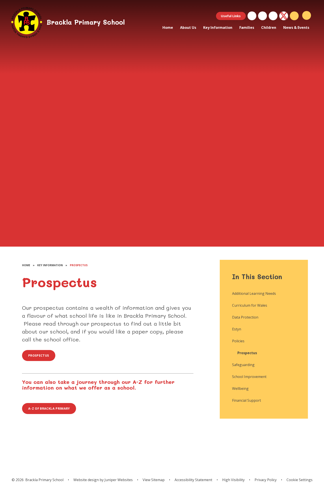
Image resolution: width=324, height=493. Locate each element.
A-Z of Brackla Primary (49, 408)
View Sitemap (154, 479)
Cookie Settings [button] (300, 479)
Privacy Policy (266, 479)
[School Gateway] (262, 15)
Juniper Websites (118, 479)
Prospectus (79, 265)
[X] (283, 15)
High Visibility (233, 479)
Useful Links (231, 16)
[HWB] (252, 15)
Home (26, 265)
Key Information (50, 265)
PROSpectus (38, 355)
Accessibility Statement (193, 479)
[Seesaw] (273, 15)
